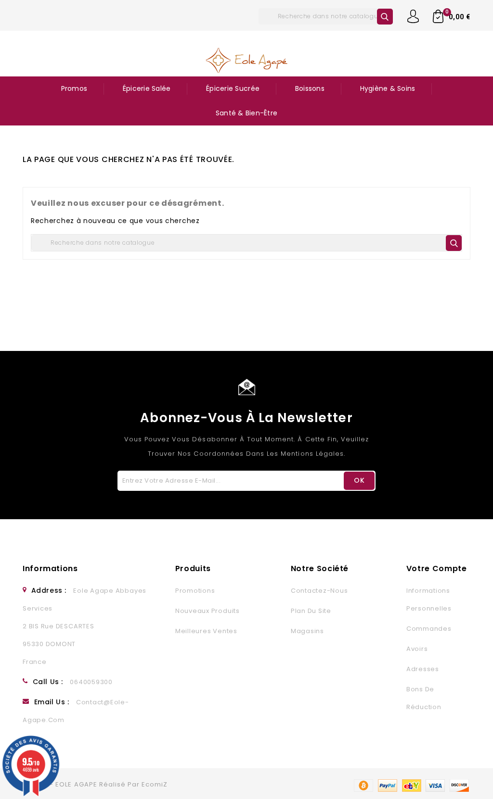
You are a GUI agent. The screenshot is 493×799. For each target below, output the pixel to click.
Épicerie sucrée (232, 88)
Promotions (195, 590)
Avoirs (417, 648)
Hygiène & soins (387, 88)
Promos (74, 88)
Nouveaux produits (207, 610)
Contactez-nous (319, 590)
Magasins (307, 631)
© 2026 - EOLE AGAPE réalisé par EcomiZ (95, 784)
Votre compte (436, 568)
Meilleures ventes (206, 631)
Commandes (429, 628)
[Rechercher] (385, 17)
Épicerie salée (147, 88)
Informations (50, 568)
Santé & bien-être (246, 113)
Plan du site (311, 610)
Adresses (422, 669)
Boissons (309, 88)
